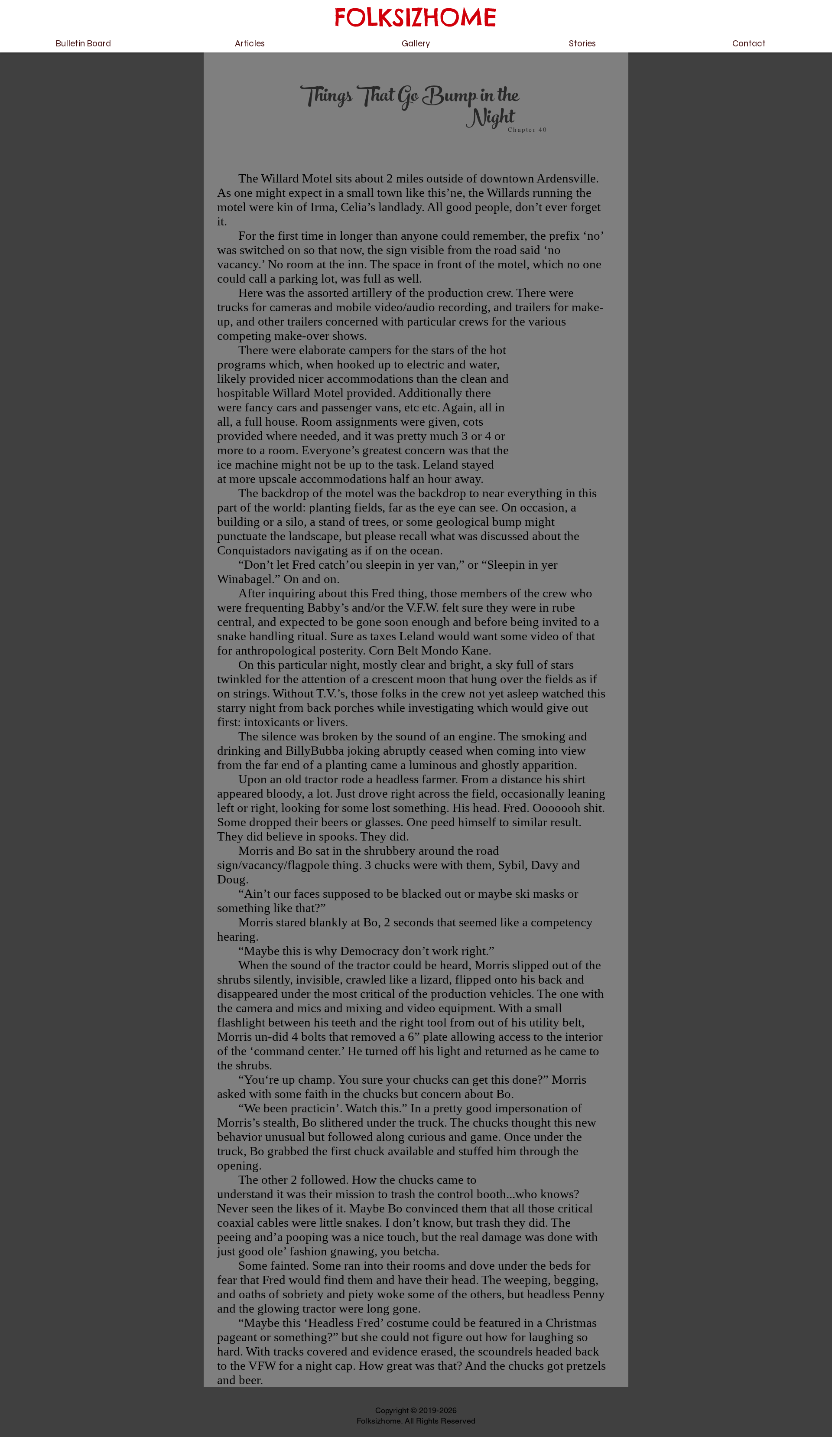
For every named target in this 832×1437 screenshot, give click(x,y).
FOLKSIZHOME (415, 17)
